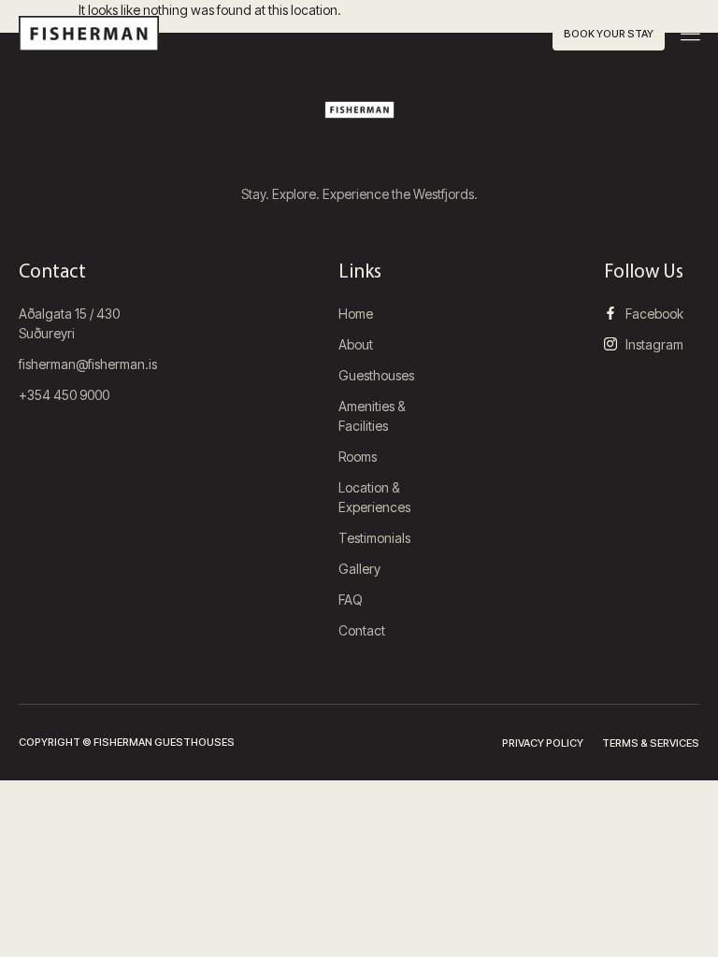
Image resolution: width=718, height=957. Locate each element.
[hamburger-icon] (690, 35)
